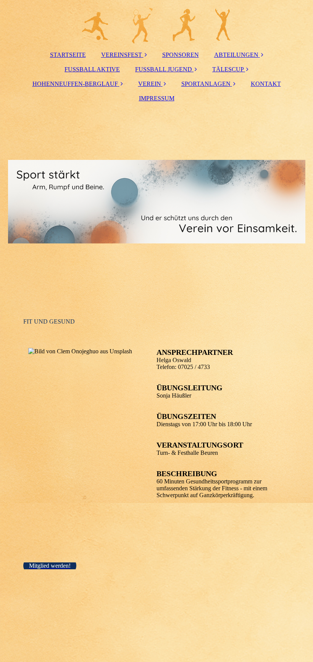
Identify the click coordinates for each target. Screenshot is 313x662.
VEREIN (149, 84)
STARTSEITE (68, 55)
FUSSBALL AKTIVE (92, 69)
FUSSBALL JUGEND (163, 69)
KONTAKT (266, 84)
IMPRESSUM (156, 98)
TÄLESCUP (228, 69)
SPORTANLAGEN (206, 84)
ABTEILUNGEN (236, 55)
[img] (156, 23)
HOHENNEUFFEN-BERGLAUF (75, 84)
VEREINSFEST (121, 55)
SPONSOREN (180, 55)
